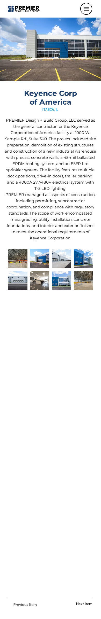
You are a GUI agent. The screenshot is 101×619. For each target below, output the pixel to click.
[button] (86, 9)
